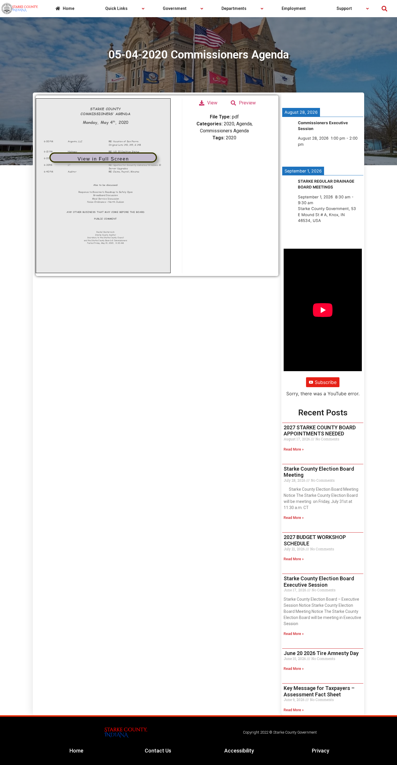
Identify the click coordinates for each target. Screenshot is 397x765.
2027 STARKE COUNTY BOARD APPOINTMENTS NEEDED (320, 430)
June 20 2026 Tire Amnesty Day (321, 653)
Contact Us (158, 751)
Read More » (294, 449)
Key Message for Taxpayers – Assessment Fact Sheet (319, 691)
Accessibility (239, 751)
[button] (384, 8)
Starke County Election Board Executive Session (319, 581)
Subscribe (326, 382)
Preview (247, 103)
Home (76, 751)
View (212, 103)
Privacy (320, 751)
